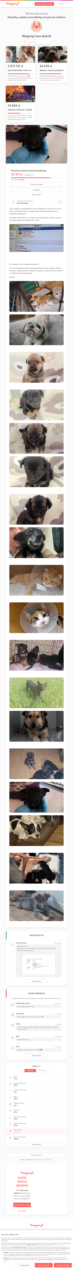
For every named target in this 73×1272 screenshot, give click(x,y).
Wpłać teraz (17, 1132)
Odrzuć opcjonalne (44, 1265)
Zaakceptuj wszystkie (62, 1265)
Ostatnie (30, 1070)
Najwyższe (42, 1070)
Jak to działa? (22, 1211)
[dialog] (36, 1251)
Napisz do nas (49, 1159)
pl (60, 4)
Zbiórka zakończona (36, 184)
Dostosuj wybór (24, 1265)
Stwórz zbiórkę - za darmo (44, 4)
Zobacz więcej (36, 981)
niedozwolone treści (40, 1159)
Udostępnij (36, 190)
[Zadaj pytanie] (59, 202)
